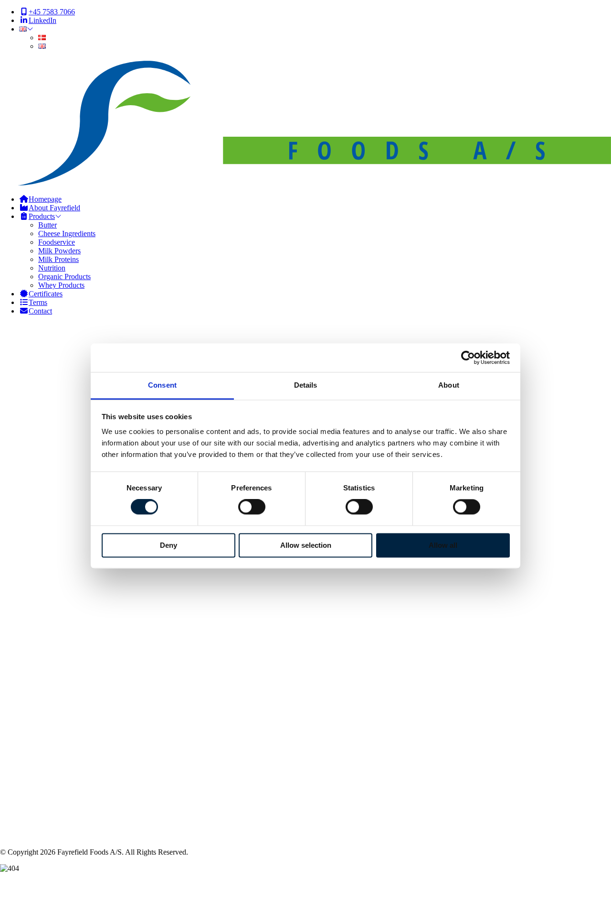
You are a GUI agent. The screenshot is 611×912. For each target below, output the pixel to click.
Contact (30, 551)
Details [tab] (305, 385)
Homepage (35, 543)
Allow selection (305, 545)
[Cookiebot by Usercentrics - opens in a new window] (468, 357)
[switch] (251, 507)
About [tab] (448, 385)
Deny (168, 545)
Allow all (443, 545)
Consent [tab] (162, 385)
